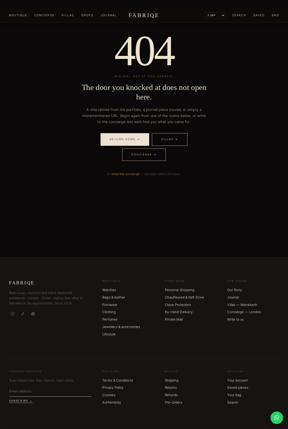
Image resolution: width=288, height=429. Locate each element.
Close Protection (178, 305)
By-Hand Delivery (179, 312)
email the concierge (126, 174)
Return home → (125, 139)
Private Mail (174, 319)
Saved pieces (237, 388)
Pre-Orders (173, 402)
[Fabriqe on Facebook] (33, 313)
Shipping (172, 380)
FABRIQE (144, 15)
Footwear (109, 305)
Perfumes (110, 319)
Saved (259, 15)
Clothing (109, 312)
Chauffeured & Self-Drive (184, 297)
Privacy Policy (113, 388)
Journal (109, 15)
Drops (87, 15)
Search (239, 15)
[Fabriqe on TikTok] (22, 313)
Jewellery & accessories (121, 327)
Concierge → (143, 154)
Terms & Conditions (117, 380)
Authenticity (111, 402)
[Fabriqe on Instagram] (12, 313)
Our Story (234, 290)
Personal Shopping (179, 290)
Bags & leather (113, 297)
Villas (68, 15)
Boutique (18, 15)
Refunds (171, 395)
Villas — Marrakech (242, 305)
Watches (109, 290)
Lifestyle (109, 334)
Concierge (44, 15)
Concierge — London (244, 312)
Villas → (169, 139)
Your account (237, 380)
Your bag (234, 395)
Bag (275, 15)
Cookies (108, 395)
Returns (171, 388)
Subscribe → (21, 400)
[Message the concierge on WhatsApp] (276, 417)
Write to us (235, 319)
